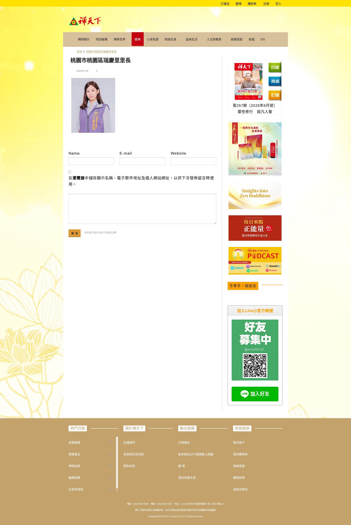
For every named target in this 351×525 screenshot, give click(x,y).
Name (74, 153)
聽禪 (238, 3)
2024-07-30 (82, 71)
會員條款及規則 (133, 454)
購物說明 (239, 477)
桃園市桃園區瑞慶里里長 (100, 60)
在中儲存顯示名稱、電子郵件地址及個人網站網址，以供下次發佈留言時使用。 (141, 181)
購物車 (251, 3)
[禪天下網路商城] (274, 81)
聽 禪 (181, 466)
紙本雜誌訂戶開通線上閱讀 (195, 454)
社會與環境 (76, 489)
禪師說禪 (74, 466)
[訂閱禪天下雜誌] (274, 95)
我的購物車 (240, 454)
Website (178, 153)
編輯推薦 (74, 477)
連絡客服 (239, 466)
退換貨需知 (240, 489)
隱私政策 (129, 466)
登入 (278, 3)
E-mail (126, 153)
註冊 (266, 3)
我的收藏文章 (187, 477)
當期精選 (74, 442)
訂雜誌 (224, 3)
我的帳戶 (239, 442)
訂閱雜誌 (184, 442)
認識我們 (129, 442)
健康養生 (74, 454)
